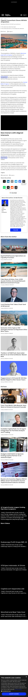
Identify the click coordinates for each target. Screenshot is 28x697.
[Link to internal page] (5, 203)
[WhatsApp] (4, 187)
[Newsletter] (21, 15)
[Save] (16, 188)
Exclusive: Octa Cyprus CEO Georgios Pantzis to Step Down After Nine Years (14, 329)
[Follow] (8, 188)
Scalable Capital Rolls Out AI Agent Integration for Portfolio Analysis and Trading (13, 430)
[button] (14, 691)
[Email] (12, 181)
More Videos (5, 523)
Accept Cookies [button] (14, 694)
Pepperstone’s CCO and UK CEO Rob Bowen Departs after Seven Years (14, 379)
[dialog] (14, 686)
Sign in (25, 15)
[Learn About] (23, 182)
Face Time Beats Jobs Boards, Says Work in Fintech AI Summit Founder (13, 406)
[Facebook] (20, 181)
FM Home (2, 18)
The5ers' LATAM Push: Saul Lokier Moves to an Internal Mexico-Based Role (14, 354)
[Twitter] (4, 181)
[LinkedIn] (8, 181)
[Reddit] (12, 187)
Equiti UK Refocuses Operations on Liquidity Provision (13, 257)
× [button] (26, 676)
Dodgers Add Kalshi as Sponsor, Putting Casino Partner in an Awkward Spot (12, 455)
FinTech (5, 18)
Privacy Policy (18, 689)
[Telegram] (16, 181)
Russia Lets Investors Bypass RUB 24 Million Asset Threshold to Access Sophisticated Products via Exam (14, 480)
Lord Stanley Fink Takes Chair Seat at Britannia (13, 305)
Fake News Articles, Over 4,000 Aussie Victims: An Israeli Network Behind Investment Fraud (13, 281)
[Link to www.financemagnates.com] (14, 246)
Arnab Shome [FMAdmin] (17, 24)
